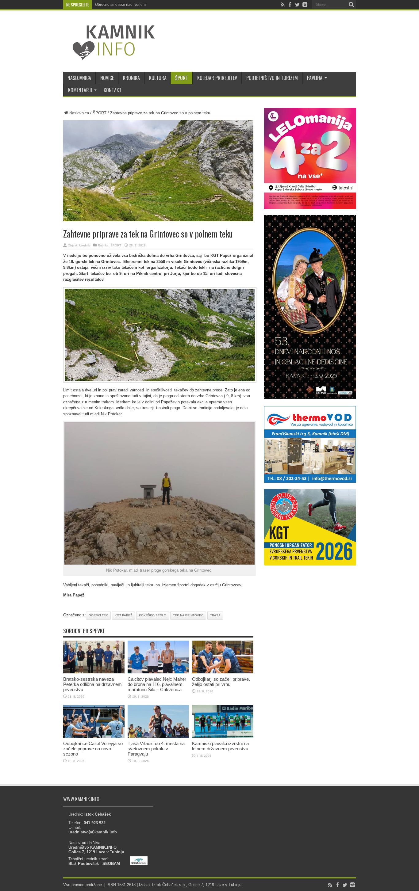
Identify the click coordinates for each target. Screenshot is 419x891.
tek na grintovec (188, 615)
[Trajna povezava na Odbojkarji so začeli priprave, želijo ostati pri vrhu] (222, 672)
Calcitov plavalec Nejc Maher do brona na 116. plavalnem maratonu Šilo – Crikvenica (157, 684)
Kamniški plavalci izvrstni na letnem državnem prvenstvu (220, 746)
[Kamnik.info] (109, 56)
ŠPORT (181, 78)
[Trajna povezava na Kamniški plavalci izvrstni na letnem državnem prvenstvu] (222, 736)
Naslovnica (79, 113)
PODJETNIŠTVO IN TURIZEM (272, 78)
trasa (215, 615)
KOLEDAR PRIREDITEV (217, 78)
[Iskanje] (351, 4)
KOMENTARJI (80, 90)
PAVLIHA (314, 78)
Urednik (84, 245)
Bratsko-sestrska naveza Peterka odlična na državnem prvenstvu (92, 684)
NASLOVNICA (79, 78)
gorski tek (98, 615)
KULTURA (158, 78)
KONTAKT (112, 90)
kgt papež (123, 615)
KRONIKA (131, 78)
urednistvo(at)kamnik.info (92, 832)
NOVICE (107, 78)
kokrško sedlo (152, 615)
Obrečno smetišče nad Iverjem (120, 4)
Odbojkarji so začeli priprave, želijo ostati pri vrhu (221, 681)
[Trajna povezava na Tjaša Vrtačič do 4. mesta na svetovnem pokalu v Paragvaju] (158, 736)
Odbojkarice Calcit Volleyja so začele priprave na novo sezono (93, 748)
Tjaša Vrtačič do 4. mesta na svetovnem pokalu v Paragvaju (156, 748)
